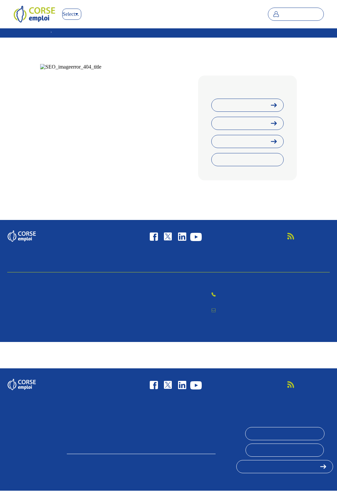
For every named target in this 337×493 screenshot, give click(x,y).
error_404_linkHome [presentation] (240, 105)
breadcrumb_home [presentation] (31, 32)
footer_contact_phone (300, 294)
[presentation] (308, 236)
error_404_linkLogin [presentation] (240, 123)
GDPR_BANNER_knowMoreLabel (280, 466)
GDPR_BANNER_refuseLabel (284, 450)
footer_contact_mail (238, 310)
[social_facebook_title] (154, 236)
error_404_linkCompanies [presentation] (244, 159)
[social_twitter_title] (167, 236)
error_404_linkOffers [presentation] (241, 141)
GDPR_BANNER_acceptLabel (285, 433)
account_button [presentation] (300, 14)
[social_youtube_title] (196, 236)
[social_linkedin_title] (182, 236)
